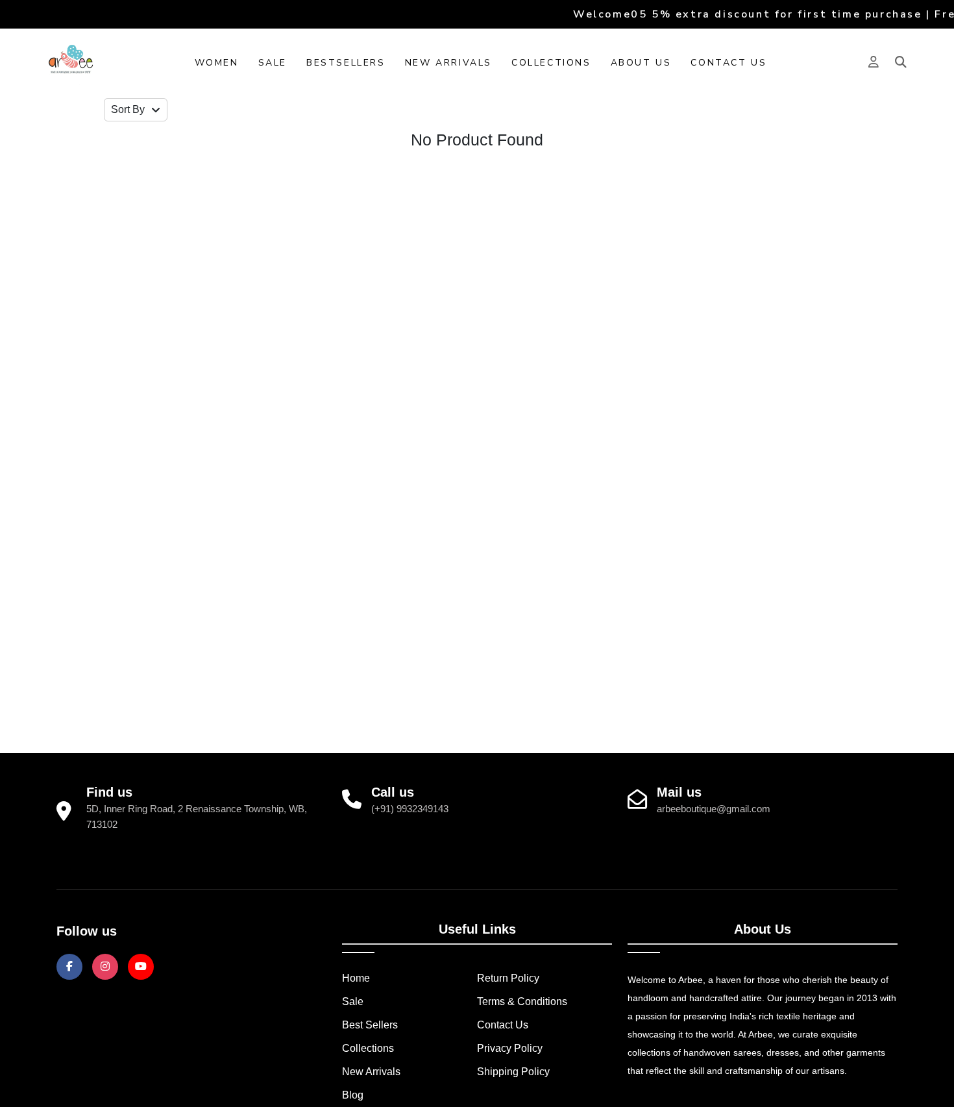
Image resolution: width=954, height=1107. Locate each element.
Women (217, 62)
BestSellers (345, 62)
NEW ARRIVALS (448, 62)
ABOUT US (641, 62)
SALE (272, 62)
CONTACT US (728, 62)
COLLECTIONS (551, 62)
